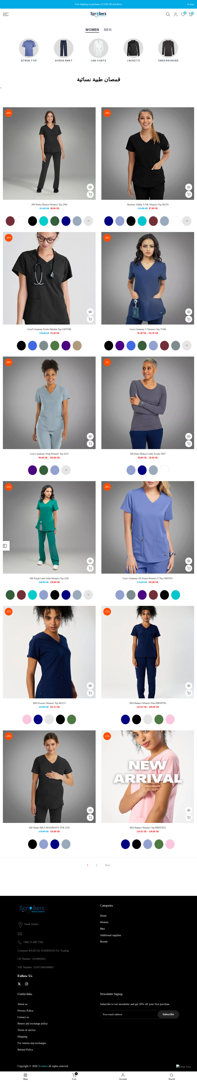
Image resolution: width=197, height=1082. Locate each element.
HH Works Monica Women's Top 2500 (49, 204)
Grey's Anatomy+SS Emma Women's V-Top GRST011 (148, 578)
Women (104, 922)
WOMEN (92, 30)
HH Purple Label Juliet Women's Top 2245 (49, 578)
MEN (108, 30)
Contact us (23, 1017)
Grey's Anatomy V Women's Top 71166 (148, 329)
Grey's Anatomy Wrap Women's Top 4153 (49, 454)
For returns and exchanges (32, 1043)
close (7, 4)
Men (102, 928)
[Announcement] (98, 4)
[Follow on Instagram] (26, 984)
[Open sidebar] (5, 546)
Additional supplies (110, 935)
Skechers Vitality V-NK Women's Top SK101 (148, 204)
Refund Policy (25, 1049)
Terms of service (27, 1030)
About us (22, 1004)
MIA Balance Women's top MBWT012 (148, 827)
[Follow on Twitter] (19, 984)
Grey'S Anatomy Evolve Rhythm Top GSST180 (49, 329)
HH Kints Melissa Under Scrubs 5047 (147, 454)
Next (107, 865)
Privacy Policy (25, 1010)
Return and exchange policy (33, 1023)
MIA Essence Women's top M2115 (49, 703)
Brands (104, 941)
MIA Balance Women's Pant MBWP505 (147, 703)
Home (103, 915)
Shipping (22, 1036)
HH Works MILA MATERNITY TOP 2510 (49, 827)
